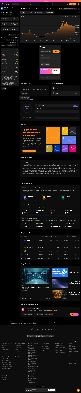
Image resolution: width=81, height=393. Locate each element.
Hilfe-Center (71, 343)
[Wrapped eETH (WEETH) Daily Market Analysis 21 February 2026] (60, 283)
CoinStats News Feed (19, 359)
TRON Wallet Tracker (6, 372)
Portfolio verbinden (29, 151)
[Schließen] (79, 1)
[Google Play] (50, 336)
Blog (3, 347)
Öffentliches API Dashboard (18, 357)
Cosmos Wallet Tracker (6, 364)
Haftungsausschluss (59, 343)
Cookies (34, 389)
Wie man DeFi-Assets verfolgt (73, 349)
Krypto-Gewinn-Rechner (33, 343)
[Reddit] (11, 40)
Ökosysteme (4, 379)
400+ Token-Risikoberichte (31, 376)
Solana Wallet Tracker (6, 362)
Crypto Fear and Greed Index (32, 359)
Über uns (17, 361)
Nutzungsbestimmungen (60, 345)
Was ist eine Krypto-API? (28, 314)
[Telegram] (7, 40)
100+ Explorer (31, 373)
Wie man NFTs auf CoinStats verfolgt (72, 363)
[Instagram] (32, 329)
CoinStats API (17, 352)
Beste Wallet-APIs (49, 314)
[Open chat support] (78, 390)
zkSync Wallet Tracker (6, 358)
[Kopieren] (15, 34)
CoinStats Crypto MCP (32, 378)
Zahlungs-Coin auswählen (50, 77)
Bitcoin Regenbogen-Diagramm (32, 353)
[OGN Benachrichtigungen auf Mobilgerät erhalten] (79, 9)
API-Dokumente (18, 354)
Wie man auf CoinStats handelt (73, 356)
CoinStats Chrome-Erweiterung (45, 344)
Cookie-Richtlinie (58, 350)
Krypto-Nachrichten (6, 349)
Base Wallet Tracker (6, 368)
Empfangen (43, 61)
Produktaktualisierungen (20, 343)
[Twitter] (9, 40)
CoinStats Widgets (32, 361)
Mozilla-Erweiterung (45, 348)
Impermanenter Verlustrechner (31, 348)
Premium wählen (55, 71)
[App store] (31, 336)
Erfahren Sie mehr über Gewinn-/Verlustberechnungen (74, 352)
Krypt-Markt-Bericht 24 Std (32, 364)
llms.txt (29, 380)
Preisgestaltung (18, 345)
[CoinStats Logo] (5, 4)
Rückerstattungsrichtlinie (60, 352)
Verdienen (4, 345)
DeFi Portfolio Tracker (6, 354)
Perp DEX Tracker (5, 377)
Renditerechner (31, 345)
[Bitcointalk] (18, 40)
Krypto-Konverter (31, 350)
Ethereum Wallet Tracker (7, 366)
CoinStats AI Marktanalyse (7, 351)
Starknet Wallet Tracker (6, 356)
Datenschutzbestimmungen (60, 348)
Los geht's (73, 4)
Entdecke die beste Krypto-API (53, 310)
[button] (15, 34)
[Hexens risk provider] (27, 117)
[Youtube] (49, 329)
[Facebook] (13, 40)
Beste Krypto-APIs (39, 314)
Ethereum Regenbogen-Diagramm (33, 356)
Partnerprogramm (5, 352)
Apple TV (43, 350)
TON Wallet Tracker (6, 370)
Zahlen (42, 55)
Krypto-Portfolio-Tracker (7, 343)
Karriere (16, 349)
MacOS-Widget (45, 346)
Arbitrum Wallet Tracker (6, 360)
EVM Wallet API (31, 386)
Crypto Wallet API (31, 382)
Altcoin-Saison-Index (32, 368)
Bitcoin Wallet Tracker (6, 373)
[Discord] (15, 40)
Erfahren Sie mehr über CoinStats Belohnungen (73, 359)
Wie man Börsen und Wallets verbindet (73, 346)
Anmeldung (65, 4)
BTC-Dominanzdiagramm (33, 366)
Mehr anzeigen (76, 99)
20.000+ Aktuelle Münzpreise (31, 371)
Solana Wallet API (31, 384)
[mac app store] (40, 336)
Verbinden (56, 51)
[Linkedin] (45, 329)
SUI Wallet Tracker (5, 375)
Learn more (46, 1)
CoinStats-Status (72, 365)
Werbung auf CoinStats (19, 351)
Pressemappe (18, 347)
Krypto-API (73, 314)
